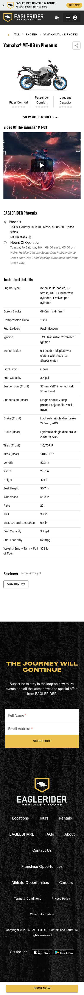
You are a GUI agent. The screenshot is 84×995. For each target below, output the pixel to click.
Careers (66, 883)
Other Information (42, 914)
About (69, 835)
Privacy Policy (60, 899)
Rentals (65, 819)
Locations (20, 819)
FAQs (49, 835)
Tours (43, 819)
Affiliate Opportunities (30, 883)
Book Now (42, 988)
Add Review (16, 584)
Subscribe (42, 741)
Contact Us (42, 851)
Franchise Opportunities (42, 867)
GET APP (74, 5)
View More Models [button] (38, 117)
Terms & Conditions (27, 899)
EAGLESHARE (21, 835)
